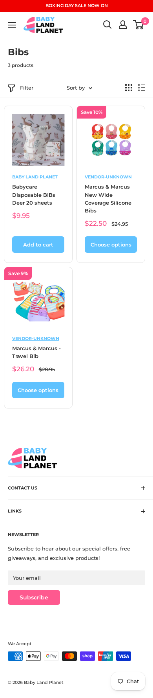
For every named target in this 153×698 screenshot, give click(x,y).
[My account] (123, 24)
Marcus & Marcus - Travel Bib (36, 352)
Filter (26, 88)
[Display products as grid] (128, 87)
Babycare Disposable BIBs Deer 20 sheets (33, 194)
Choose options (111, 244)
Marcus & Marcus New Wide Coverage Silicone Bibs (108, 198)
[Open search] (107, 24)
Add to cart (38, 244)
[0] (139, 24)
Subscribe (34, 597)
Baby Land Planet (35, 177)
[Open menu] (12, 25)
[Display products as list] (141, 87)
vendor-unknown (108, 177)
